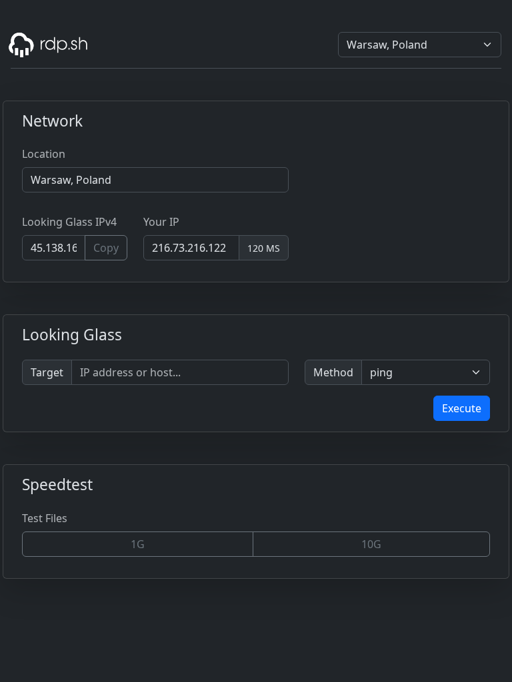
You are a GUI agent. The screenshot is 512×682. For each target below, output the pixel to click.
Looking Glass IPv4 (69, 221)
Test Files (44, 518)
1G (138, 544)
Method (333, 372)
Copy (106, 247)
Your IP (161, 221)
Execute (461, 408)
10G (371, 544)
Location (43, 154)
